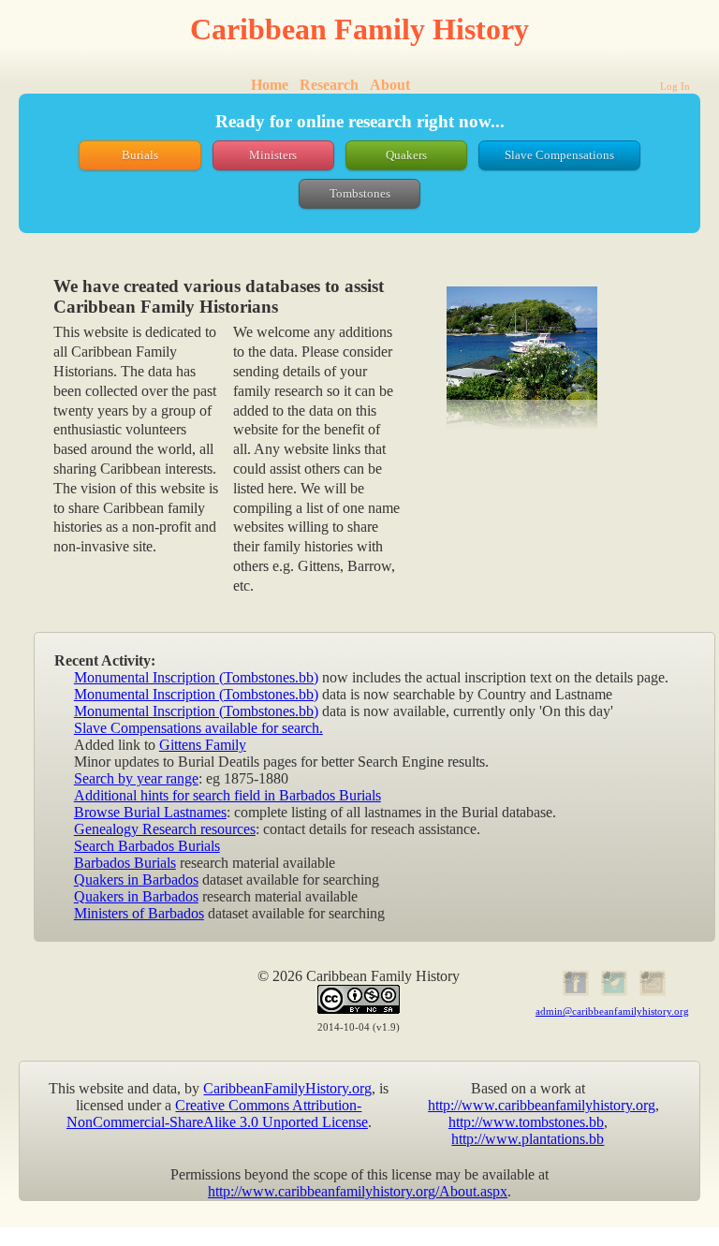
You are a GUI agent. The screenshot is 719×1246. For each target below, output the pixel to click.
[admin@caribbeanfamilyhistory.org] (650, 993)
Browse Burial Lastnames (150, 812)
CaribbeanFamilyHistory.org (287, 1088)
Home (269, 85)
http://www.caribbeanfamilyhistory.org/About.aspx (357, 1191)
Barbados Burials (125, 863)
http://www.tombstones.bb (526, 1122)
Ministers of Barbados (139, 913)
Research (329, 85)
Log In (675, 86)
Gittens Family (202, 745)
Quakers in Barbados (136, 879)
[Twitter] (611, 993)
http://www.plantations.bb (527, 1139)
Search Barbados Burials (147, 846)
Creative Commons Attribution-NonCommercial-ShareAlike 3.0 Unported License (217, 1113)
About (390, 85)
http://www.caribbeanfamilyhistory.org (541, 1105)
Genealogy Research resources (165, 829)
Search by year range (136, 778)
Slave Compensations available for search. (198, 728)
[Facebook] (574, 993)
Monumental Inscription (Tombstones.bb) (196, 677)
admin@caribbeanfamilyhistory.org (612, 1011)
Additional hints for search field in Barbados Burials (227, 795)
